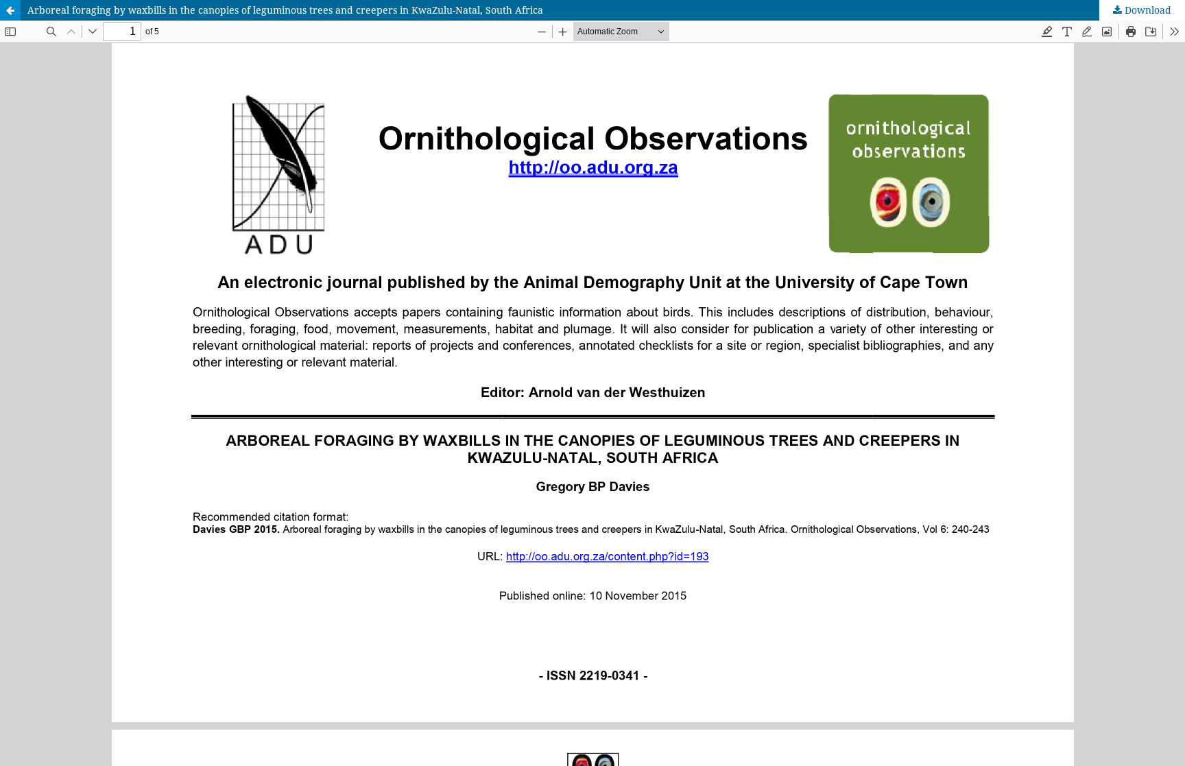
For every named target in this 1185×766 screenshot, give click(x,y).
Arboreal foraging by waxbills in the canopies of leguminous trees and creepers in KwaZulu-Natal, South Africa (285, 9)
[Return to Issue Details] (10, 10)
